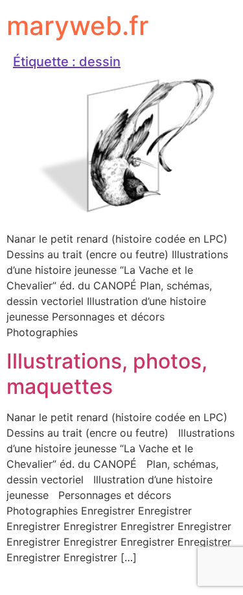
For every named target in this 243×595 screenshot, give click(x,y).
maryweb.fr (77, 26)
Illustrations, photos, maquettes (106, 373)
